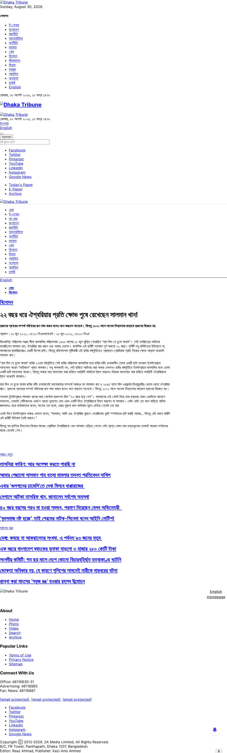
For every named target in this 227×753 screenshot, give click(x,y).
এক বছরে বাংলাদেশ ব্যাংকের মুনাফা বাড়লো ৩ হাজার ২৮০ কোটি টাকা (58, 548)
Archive (15, 193)
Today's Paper (21, 184)
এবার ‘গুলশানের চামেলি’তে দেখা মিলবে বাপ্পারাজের (42, 486)
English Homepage (216, 594)
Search (14, 633)
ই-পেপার (14, 25)
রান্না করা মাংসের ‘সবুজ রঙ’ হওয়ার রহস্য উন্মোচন (42, 581)
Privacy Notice (21, 659)
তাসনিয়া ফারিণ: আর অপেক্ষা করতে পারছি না (37, 464)
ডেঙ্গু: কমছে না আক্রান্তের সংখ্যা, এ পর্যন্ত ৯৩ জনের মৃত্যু (51, 538)
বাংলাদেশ (14, 29)
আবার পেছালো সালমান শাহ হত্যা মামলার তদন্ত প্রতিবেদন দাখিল (55, 475)
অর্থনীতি (13, 43)
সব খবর (13, 218)
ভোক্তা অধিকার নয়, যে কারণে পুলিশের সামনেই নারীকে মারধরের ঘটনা (58, 570)
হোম (11, 210)
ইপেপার (4, 123)
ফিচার (12, 65)
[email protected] (14, 699)
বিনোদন (13, 56)
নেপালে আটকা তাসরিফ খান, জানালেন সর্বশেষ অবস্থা (44, 496)
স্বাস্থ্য (12, 69)
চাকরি (12, 82)
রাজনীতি (13, 34)
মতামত (13, 47)
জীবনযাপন (14, 60)
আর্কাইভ (13, 267)
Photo (14, 624)
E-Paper (15, 189)
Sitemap (16, 664)
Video (14, 628)
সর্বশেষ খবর (6, 528)
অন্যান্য (13, 78)
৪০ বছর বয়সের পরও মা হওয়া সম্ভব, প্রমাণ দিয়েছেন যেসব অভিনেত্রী (61, 507)
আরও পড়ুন (6, 454)
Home (14, 619)
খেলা (11, 51)
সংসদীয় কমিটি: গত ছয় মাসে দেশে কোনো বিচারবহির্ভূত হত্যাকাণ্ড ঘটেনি (60, 559)
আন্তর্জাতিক (16, 38)
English (15, 87)
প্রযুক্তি (13, 74)
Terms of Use (20, 655)
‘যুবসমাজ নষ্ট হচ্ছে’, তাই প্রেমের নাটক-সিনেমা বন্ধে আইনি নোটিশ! (57, 518)
